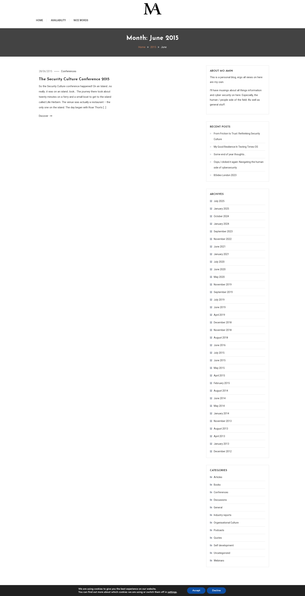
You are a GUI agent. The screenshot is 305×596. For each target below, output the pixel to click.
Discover (44, 115)
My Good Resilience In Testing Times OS (236, 146)
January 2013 (221, 443)
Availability (58, 20)
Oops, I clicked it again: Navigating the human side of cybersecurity (239, 165)
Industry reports (222, 515)
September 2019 (223, 292)
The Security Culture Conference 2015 (74, 79)
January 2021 (221, 254)
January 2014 (221, 413)
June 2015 (220, 360)
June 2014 (220, 398)
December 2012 (223, 451)
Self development (224, 545)
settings (172, 592)
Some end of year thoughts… (230, 154)
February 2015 (222, 383)
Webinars (219, 560)
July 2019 (219, 299)
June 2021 (220, 246)
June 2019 (220, 307)
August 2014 (221, 390)
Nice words (81, 20)
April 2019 (219, 314)
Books (217, 484)
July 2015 (219, 352)
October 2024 (221, 216)
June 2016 (220, 345)
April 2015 (219, 375)
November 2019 (223, 284)
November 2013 (223, 421)
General (218, 507)
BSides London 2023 (225, 175)
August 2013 (221, 428)
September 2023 (223, 231)
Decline (216, 590)
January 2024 (221, 223)
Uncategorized (222, 553)
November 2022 (223, 239)
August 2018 (221, 337)
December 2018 (223, 322)
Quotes (218, 537)
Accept (196, 590)
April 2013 (219, 436)
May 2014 (219, 405)
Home (39, 20)
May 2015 (219, 368)
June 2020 (220, 269)
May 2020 (219, 277)
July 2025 (219, 201)
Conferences (68, 71)
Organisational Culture (226, 522)
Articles (218, 477)
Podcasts (219, 530)
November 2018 (223, 330)
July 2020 (219, 261)
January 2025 (221, 208)
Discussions (220, 499)
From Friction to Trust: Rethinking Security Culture (237, 136)
